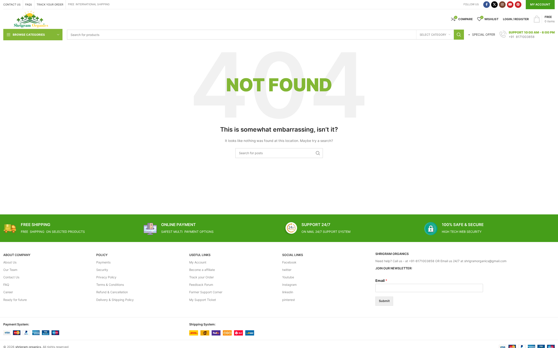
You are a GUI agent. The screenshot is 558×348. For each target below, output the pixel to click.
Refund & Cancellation (112, 292)
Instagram (289, 284)
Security (102, 270)
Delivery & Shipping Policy (115, 300)
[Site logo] (31, 19)
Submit (384, 301)
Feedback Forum (201, 284)
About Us (9, 262)
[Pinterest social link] (518, 4)
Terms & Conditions (110, 284)
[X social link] (494, 4)
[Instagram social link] (502, 4)
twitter (286, 270)
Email (381, 280)
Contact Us (11, 277)
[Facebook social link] (486, 4)
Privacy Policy (106, 277)
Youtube (288, 277)
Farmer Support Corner (205, 292)
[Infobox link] (527, 34)
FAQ (6, 284)
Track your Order (201, 277)
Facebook (289, 262)
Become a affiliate (202, 270)
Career (8, 292)
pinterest (288, 300)
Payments (103, 262)
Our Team (10, 270)
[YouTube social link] (510, 4)
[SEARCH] (459, 35)
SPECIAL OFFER (483, 34)
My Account (540, 4)
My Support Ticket (202, 300)
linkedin (287, 292)
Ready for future (15, 300)
